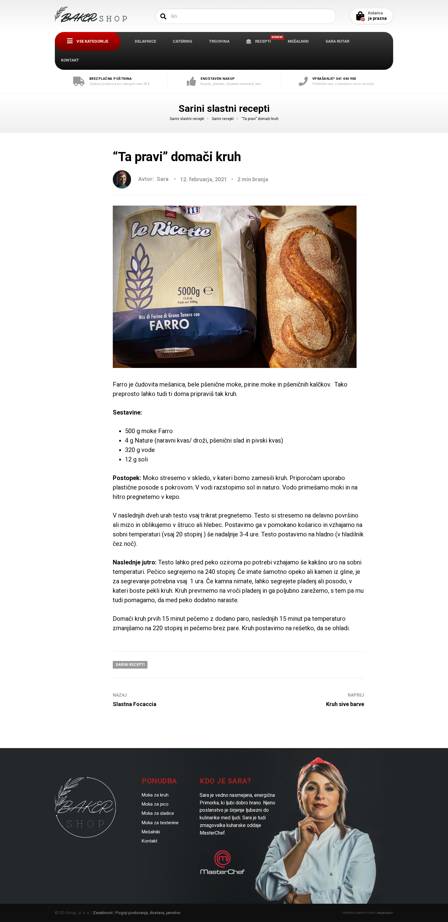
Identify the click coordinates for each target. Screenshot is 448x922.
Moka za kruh (155, 795)
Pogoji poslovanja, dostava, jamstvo (148, 912)
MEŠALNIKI (298, 41)
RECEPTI (265, 40)
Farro (120, 384)
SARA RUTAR (337, 41)
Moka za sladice (158, 813)
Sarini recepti (130, 664)
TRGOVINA (219, 41)
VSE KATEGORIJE (92, 41)
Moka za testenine (160, 822)
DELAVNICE (145, 41)
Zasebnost (103, 912)
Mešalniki (151, 832)
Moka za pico (155, 804)
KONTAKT (70, 60)
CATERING (182, 41)
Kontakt (149, 841)
